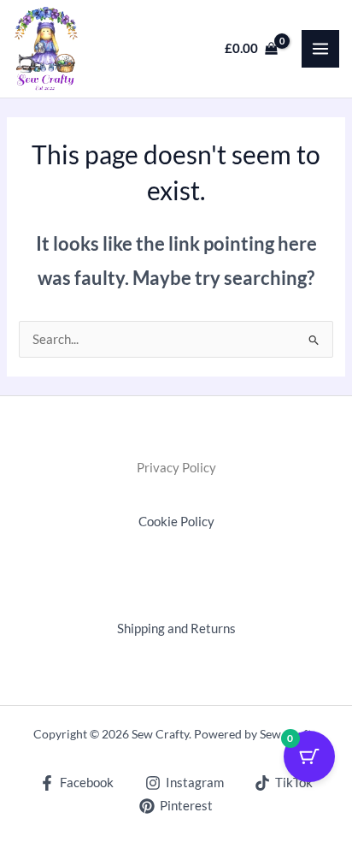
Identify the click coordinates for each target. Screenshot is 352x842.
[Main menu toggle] (320, 49)
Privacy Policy (176, 467)
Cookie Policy (176, 521)
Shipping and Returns (176, 628)
